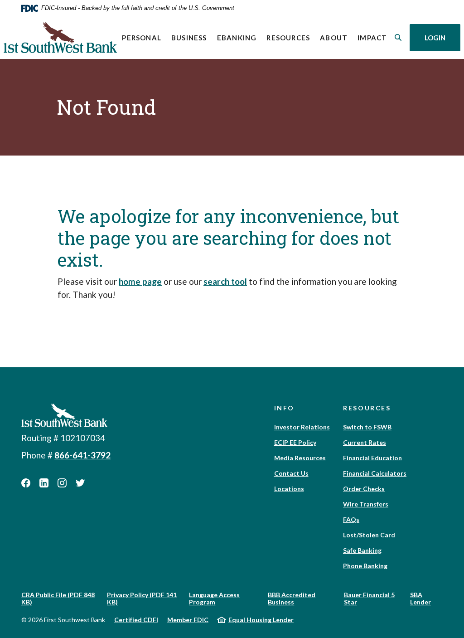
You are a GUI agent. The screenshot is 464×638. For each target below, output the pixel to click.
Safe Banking (362, 550)
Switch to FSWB (367, 427)
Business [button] (189, 38)
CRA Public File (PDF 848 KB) (58, 598)
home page (140, 281)
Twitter (80, 482)
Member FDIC (187, 619)
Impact (375, 37)
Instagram (62, 482)
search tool (225, 281)
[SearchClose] (398, 37)
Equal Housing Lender (261, 619)
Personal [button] (141, 38)
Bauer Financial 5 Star (369, 598)
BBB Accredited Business (291, 598)
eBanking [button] (237, 38)
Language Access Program (214, 598)
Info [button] (284, 408)
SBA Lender (420, 598)
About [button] (334, 38)
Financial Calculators (374, 473)
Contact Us (291, 473)
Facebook (25, 482)
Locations (289, 488)
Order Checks (364, 488)
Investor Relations (302, 427)
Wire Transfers (365, 504)
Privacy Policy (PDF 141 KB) (142, 598)
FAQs (351, 519)
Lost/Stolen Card (369, 535)
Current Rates (364, 442)
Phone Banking (365, 566)
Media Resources (300, 458)
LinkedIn (43, 482)
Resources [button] (288, 38)
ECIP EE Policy (295, 442)
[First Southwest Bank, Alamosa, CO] (60, 37)
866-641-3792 (82, 455)
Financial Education (372, 457)
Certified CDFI (136, 619)
